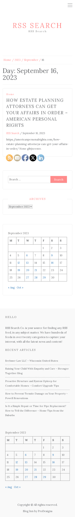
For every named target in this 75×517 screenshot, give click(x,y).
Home (10, 94)
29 (44, 477)
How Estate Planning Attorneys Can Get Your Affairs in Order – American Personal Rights (37, 113)
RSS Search (38, 25)
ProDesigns (45, 511)
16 (52, 262)
